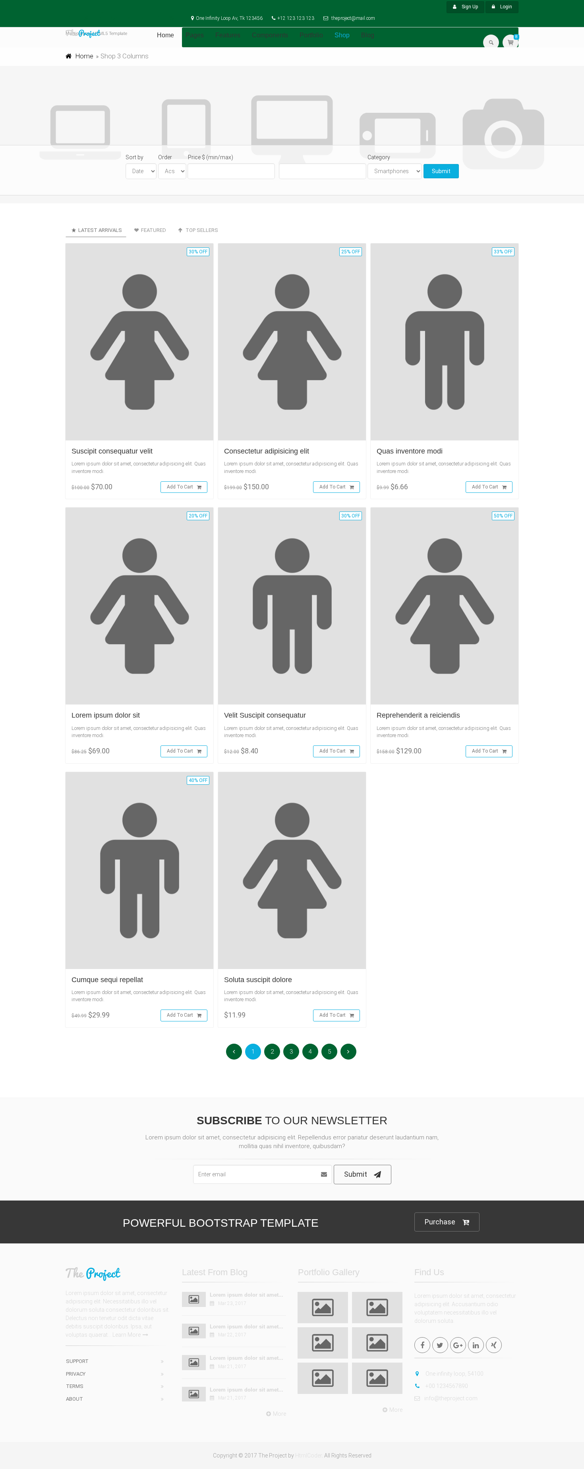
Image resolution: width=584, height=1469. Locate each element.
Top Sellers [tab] (201, 230)
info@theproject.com (451, 1398)
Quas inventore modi (410, 451)
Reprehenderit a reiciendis (418, 715)
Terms (74, 1386)
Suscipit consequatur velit (112, 451)
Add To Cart (180, 487)
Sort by (134, 157)
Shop (342, 35)
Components (270, 35)
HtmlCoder (308, 1455)
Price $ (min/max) (210, 157)
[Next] (348, 1052)
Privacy (75, 1374)
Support (77, 1361)
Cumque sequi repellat (107, 980)
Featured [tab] (153, 230)
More (279, 1414)
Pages (195, 35)
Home (165, 35)
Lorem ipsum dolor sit (106, 715)
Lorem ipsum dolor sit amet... (246, 1295)
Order (165, 157)
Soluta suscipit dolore (258, 980)
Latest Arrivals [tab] (99, 230)
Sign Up (469, 7)
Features (227, 35)
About (74, 1399)
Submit (441, 171)
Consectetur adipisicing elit (266, 451)
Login (505, 7)
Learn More (126, 1335)
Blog (367, 35)
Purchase (440, 1222)
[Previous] (234, 1052)
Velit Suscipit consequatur (265, 715)
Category (378, 157)
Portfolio (311, 35)
